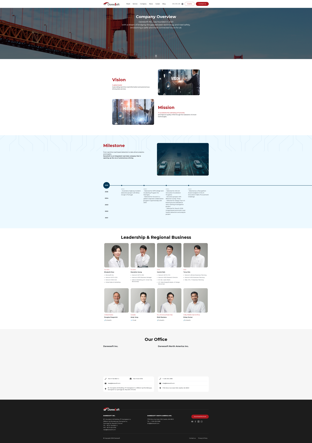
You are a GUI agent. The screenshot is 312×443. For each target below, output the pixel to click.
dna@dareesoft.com (168, 383)
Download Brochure (200, 416)
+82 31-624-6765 (138, 378)
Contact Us (202, 4)
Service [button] (135, 4)
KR (176, 4)
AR (179, 4)
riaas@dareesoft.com (114, 383)
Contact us (192, 438)
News (151, 4)
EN (173, 4)
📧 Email (133, 320)
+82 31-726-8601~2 (113, 378)
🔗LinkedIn (108, 320)
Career (157, 4)
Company (143, 4)
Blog (164, 4)
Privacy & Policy (202, 438)
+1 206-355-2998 (167, 378)
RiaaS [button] (128, 4)
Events (189, 4)
